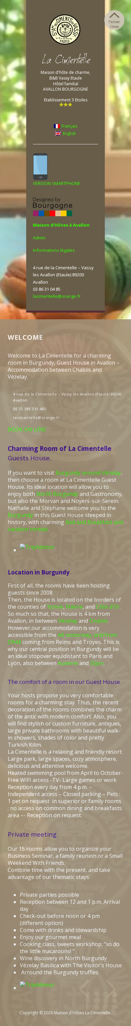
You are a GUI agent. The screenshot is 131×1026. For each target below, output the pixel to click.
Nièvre (74, 606)
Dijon (96, 663)
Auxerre (68, 663)
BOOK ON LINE (27, 429)
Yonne (55, 606)
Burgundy (20, 515)
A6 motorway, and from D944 (62, 638)
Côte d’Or (108, 606)
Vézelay (67, 620)
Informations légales (54, 250)
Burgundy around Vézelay (88, 472)
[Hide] (114, 20)
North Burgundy (57, 494)
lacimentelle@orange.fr (57, 296)
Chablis (98, 620)
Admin (39, 238)
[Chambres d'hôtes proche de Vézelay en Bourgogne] (65, 30)
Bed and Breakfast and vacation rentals (65, 525)
